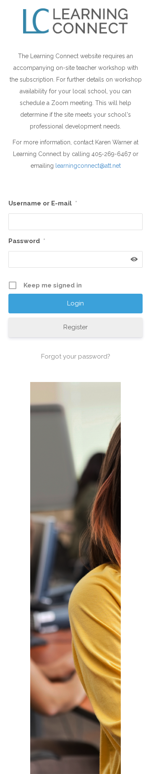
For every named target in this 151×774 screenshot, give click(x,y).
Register (75, 327)
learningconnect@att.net (88, 165)
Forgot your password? (75, 356)
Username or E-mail (42, 203)
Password (26, 241)
